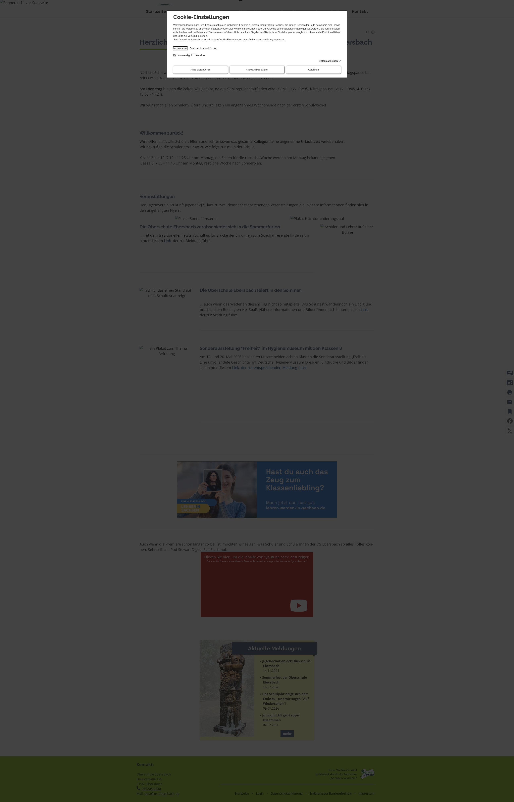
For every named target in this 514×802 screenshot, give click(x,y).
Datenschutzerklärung (203, 48)
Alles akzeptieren (200, 69)
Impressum (180, 48)
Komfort (200, 55)
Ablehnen (313, 69)
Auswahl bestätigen (257, 69)
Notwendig (183, 55)
